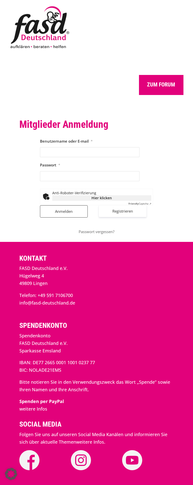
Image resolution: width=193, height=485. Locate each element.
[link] (40, 48)
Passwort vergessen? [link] (96, 231)
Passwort (50, 164)
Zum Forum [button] (161, 84)
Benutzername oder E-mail (66, 141)
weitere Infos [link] (33, 409)
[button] (11, 474)
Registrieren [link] (122, 211)
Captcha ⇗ (139, 203)
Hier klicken (101, 198)
